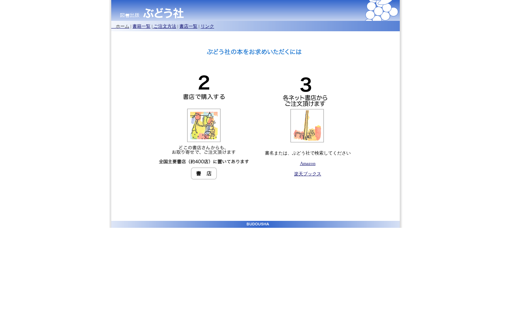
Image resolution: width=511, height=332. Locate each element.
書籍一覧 (141, 26)
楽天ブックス (307, 173)
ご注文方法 (164, 26)
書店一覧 (188, 26)
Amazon (308, 163)
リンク (207, 26)
